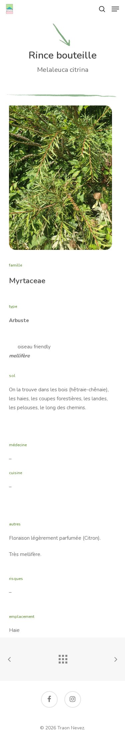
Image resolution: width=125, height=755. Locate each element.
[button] (115, 9)
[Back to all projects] (62, 657)
